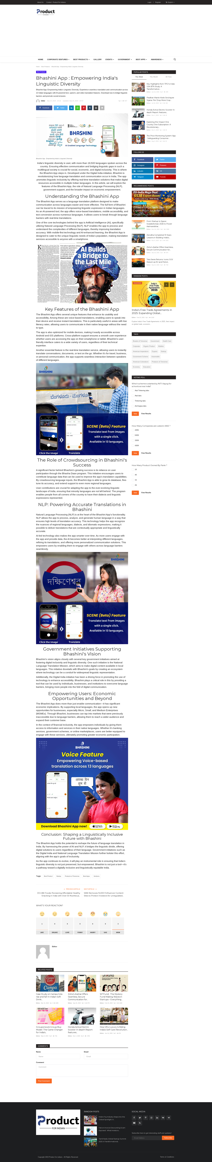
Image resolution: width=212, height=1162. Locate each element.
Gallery (97, 59)
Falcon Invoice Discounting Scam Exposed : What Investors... (112, 1129)
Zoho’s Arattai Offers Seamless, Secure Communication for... (78, 997)
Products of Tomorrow (72, 876)
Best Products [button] (80, 59)
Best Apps (86, 876)
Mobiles (161, 346)
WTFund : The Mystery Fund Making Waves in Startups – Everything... (111, 997)
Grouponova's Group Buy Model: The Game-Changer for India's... (49, 1030)
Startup (58, 876)
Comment (40, 1062)
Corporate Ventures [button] (57, 59)
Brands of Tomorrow (140, 341)
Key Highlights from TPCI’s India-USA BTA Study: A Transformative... (161, 86)
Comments (43, 1046)
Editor (43, 101)
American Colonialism (140, 362)
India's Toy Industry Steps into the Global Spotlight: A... (112, 1118)
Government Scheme (140, 357)
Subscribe (168, 1138)
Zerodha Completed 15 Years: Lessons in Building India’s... (159, 236)
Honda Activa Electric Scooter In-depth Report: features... (80, 1030)
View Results (146, 414)
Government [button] (124, 59)
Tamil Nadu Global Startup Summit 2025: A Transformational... (112, 1140)
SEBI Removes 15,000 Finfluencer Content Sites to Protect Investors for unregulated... (104, 894)
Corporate (136, 346)
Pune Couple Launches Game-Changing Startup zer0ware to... (151, 311)
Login (149, 2)
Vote (135, 414)
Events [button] (109, 59)
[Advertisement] (106, 38)
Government (155, 341)
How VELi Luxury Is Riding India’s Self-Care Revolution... (114, 1028)
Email (86, 1052)
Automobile (155, 357)
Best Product (48, 876)
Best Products (45, 66)
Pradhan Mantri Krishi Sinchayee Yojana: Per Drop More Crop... (160, 99)
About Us (40, 2)
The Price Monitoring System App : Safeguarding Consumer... (161, 137)
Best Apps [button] (141, 59)
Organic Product (149, 346)
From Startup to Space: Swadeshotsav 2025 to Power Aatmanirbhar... (159, 224)
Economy (136, 367)
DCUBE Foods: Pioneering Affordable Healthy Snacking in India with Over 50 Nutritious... (58, 894)
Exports (154, 351)
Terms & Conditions (167, 1157)
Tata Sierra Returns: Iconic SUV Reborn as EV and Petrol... (160, 260)
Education (146, 367)
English (170, 2)
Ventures (96, 876)
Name (38, 1052)
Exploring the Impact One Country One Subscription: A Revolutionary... (159, 124)
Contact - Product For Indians (56, 2)
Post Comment (44, 1081)
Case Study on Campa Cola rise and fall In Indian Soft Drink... (49, 997)
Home (40, 59)
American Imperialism (140, 351)
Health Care (167, 341)
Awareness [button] (156, 59)
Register (158, 2)
